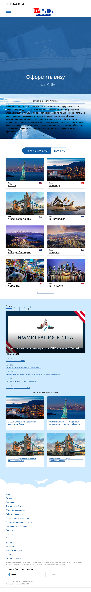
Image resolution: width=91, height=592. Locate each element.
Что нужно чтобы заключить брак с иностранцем (21, 381)
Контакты (10, 530)
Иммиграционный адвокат (17, 526)
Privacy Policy (10, 581)
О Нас (8, 538)
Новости (9, 534)
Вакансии (10, 546)
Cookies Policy (21, 581)
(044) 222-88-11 (15, 3)
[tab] (60, 150)
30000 (13, 574)
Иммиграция (11, 502)
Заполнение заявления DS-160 (15, 361)
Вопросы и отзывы (14, 550)
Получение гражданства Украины (20, 522)
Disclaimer (30, 581)
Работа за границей (14, 514)
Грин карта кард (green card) (18, 518)
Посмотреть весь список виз (45, 293)
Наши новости (13, 354)
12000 (52, 574)
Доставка (10, 542)
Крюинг (9, 498)
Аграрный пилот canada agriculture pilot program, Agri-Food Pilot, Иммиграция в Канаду (33, 374)
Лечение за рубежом (14, 506)
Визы (12, 184)
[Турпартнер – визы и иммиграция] (43, 9)
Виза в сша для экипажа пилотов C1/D (18, 388)
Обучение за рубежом (15, 510)
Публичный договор (14, 558)
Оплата (9, 554)
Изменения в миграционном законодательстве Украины (23, 367)
